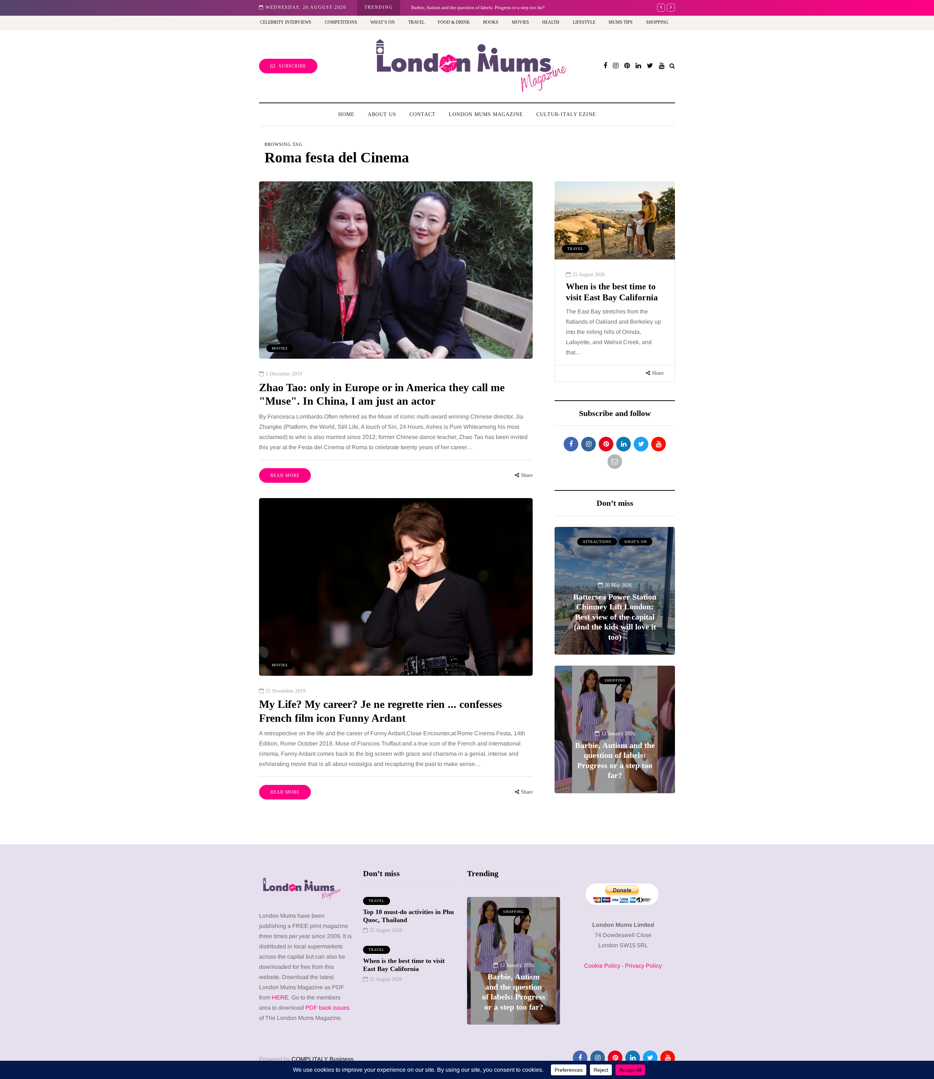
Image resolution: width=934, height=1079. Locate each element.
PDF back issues (327, 1008)
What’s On (382, 22)
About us (382, 114)
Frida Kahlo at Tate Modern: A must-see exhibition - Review (513, 986)
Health (550, 22)
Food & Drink (454, 22)
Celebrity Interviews (285, 22)
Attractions (597, 542)
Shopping (657, 22)
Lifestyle (584, 22)
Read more (285, 475)
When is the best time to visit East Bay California (404, 965)
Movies (520, 22)
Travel (416, 22)
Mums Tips (621, 22)
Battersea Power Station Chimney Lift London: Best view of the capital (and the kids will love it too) (614, 616)
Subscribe (292, 66)
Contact (422, 114)
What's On (635, 542)
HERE (280, 997)
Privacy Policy (643, 966)
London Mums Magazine (486, 114)
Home (346, 114)
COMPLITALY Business (323, 1059)
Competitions (341, 22)
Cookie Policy (602, 966)
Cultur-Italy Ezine (566, 114)
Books (490, 22)
